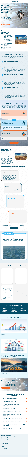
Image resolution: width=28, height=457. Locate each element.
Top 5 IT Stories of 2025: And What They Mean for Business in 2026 (13, 374)
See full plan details (14, 142)
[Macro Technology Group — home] (3, 1)
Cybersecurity (3, 448)
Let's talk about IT (5, 387)
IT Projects (2, 450)
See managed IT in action (8, 233)
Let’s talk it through (14, 227)
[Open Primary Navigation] (26, 1)
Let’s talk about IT (16, 1)
